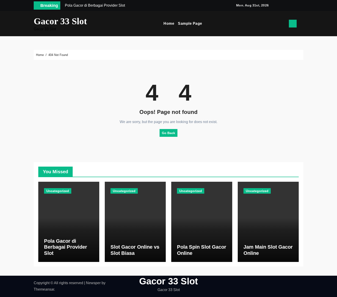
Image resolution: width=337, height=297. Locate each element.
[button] (301, 23)
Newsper (93, 283)
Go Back (168, 133)
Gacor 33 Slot (60, 21)
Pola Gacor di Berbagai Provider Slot (65, 247)
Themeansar (44, 289)
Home (168, 23)
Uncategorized (57, 191)
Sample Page (190, 23)
